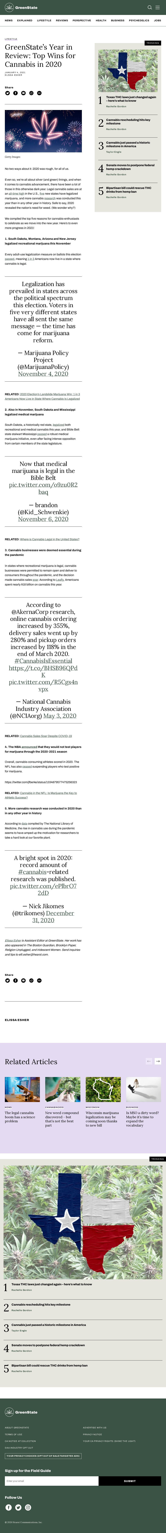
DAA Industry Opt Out (19, 1448)
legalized (58, 424)
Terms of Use (13, 1434)
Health (101, 20)
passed (9, 259)
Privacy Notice (92, 1434)
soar (35, 579)
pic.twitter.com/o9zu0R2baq (43, 488)
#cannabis (32, 872)
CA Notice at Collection (20, 1441)
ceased (27, 766)
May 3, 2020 (60, 715)
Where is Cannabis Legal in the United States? (49, 539)
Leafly (60, 579)
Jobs (157, 20)
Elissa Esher (13, 75)
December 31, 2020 (53, 916)
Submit (130, 1481)
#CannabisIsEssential (43, 661)
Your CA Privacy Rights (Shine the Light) (109, 1441)
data (24, 823)
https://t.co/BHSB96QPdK (43, 671)
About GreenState (17, 1428)
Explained (24, 20)
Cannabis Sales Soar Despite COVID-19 (46, 736)
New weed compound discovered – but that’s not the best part (62, 1119)
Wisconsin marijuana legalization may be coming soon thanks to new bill (102, 1119)
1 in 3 (31, 259)
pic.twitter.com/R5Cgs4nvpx (43, 685)
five (42, 193)
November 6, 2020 (43, 519)
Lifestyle (44, 20)
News (8, 20)
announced (29, 747)
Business (117, 20)
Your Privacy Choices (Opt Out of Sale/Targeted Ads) (43, 1456)
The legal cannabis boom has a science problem (20, 1117)
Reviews (62, 20)
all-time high (16, 193)
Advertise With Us (95, 1428)
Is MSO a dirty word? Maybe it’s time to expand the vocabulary (142, 1119)
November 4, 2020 (43, 374)
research (50, 198)
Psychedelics (139, 20)
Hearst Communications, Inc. (27, 1522)
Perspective (82, 20)
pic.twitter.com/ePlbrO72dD (43, 889)
